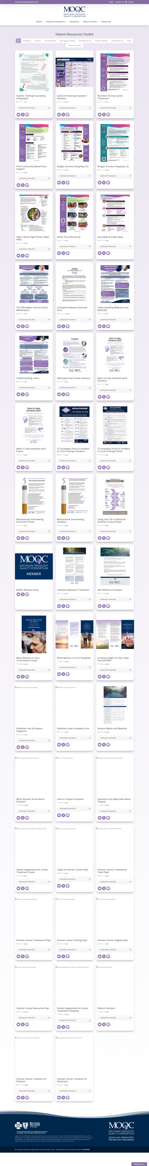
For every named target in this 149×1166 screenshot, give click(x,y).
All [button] (18, 41)
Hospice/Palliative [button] (101, 41)
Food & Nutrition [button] (50, 41)
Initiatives (74, 22)
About (39, 22)
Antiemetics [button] (27, 41)
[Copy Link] (23, 114)
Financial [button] (38, 41)
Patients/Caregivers (55, 22)
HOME (111, 2)
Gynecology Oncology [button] (67, 41)
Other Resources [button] (117, 41)
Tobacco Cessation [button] (74, 45)
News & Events (90, 22)
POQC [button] (129, 41)
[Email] (18, 114)
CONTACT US (119, 2)
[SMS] (27, 114)
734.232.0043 (86, 1149)
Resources (106, 22)
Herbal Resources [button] (85, 41)
